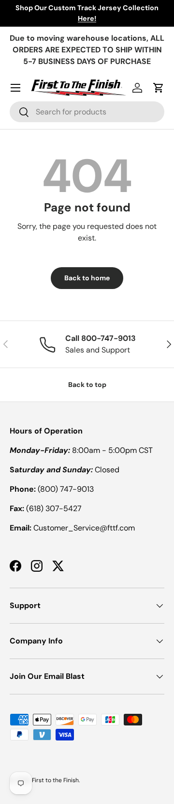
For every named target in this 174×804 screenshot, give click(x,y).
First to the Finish (55, 780)
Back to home (87, 277)
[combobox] (87, 111)
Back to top (87, 384)
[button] (158, 87)
